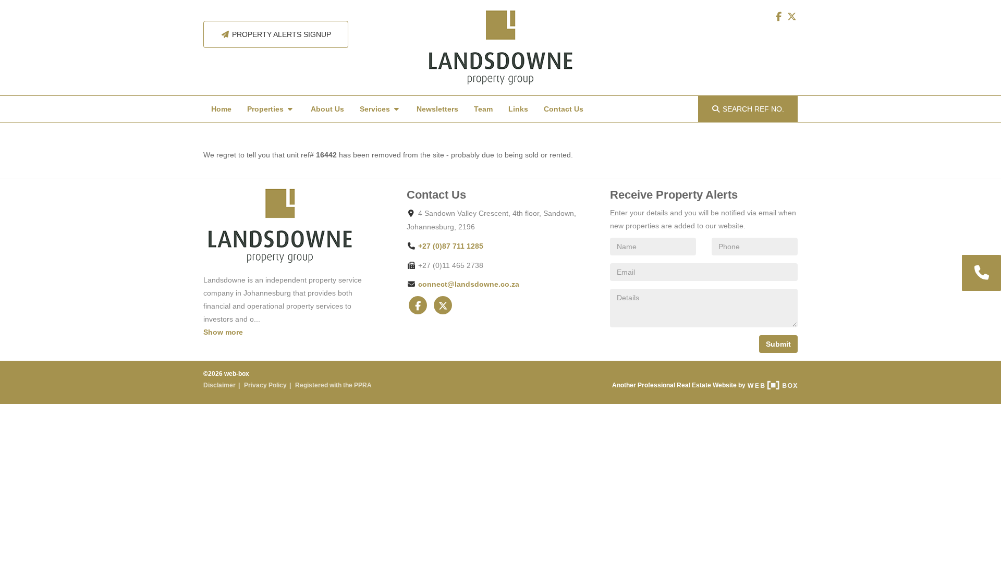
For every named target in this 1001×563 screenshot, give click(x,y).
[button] (980, 272)
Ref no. (753, 109)
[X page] (792, 17)
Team (483, 109)
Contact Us (563, 109)
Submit (778, 344)
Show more (223, 332)
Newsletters (437, 109)
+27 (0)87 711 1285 (450, 246)
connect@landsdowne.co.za (468, 284)
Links (518, 109)
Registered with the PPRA (333, 385)
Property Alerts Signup (280, 34)
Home (221, 109)
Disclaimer (219, 385)
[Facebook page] (779, 17)
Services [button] (376, 109)
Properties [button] (266, 109)
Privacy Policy (265, 385)
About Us (327, 109)
